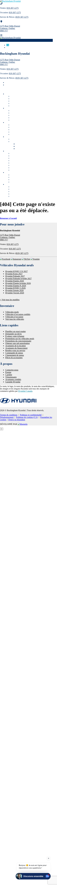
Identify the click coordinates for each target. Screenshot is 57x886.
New (18, 144)
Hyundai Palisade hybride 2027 (18, 278)
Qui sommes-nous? (13, 184)
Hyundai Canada (25, 391)
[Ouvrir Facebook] (5, 259)
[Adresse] (1, 21)
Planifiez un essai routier (22, 127)
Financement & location (16, 172)
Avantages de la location (21, 179)
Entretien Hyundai (19, 168)
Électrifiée (15, 118)
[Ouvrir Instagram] (16, 259)
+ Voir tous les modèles (9, 300)
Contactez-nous (11, 370)
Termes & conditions (8, 415)
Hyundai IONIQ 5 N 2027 (16, 271)
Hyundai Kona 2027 (14, 274)
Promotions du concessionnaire (24, 141)
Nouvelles (15, 196)
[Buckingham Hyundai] (10, 1)
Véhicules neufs (18, 96)
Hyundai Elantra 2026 (14, 281)
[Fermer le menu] (1, 89)
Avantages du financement (22, 177)
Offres (8, 137)
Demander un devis (19, 129)
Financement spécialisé (21, 182)
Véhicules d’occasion (20, 101)
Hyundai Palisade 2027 (15, 276)
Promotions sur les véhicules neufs (26, 139)
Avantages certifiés (19, 103)
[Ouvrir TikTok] (26, 259)
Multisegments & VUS (21, 113)
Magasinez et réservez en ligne (24, 125)
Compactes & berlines (20, 115)
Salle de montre (12, 108)
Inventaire (10, 94)
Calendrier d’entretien (21, 165)
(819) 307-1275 (21, 17)
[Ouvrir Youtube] (35, 259)
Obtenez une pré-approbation (24, 175)
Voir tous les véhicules (20, 106)
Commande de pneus (20, 156)
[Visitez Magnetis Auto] (22, 424)
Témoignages (16, 194)
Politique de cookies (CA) (27, 417)
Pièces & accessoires (19, 160)
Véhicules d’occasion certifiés (24, 98)
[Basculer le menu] (1, 35)
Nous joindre (16, 187)
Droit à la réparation (16, 420)
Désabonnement (7, 417)
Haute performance (19, 120)
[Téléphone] (1, 3)
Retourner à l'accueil (8, 218)
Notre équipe (16, 189)
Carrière (14, 191)
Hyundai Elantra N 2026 (15, 286)
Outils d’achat (11, 122)
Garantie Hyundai (19, 134)
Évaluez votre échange (21, 132)
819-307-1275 (13, 8)
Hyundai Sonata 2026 (14, 290)
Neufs (18, 146)
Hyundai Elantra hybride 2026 (18, 283)
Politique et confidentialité (31, 415)
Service (19, 148)
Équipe (8, 372)
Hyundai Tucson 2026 (14, 293)
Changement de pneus (21, 158)
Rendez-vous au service (21, 153)
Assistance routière (19, 163)
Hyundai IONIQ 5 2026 (15, 288)
